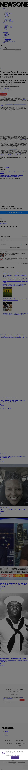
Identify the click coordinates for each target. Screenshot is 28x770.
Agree (15, 757)
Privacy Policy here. (17, 755)
